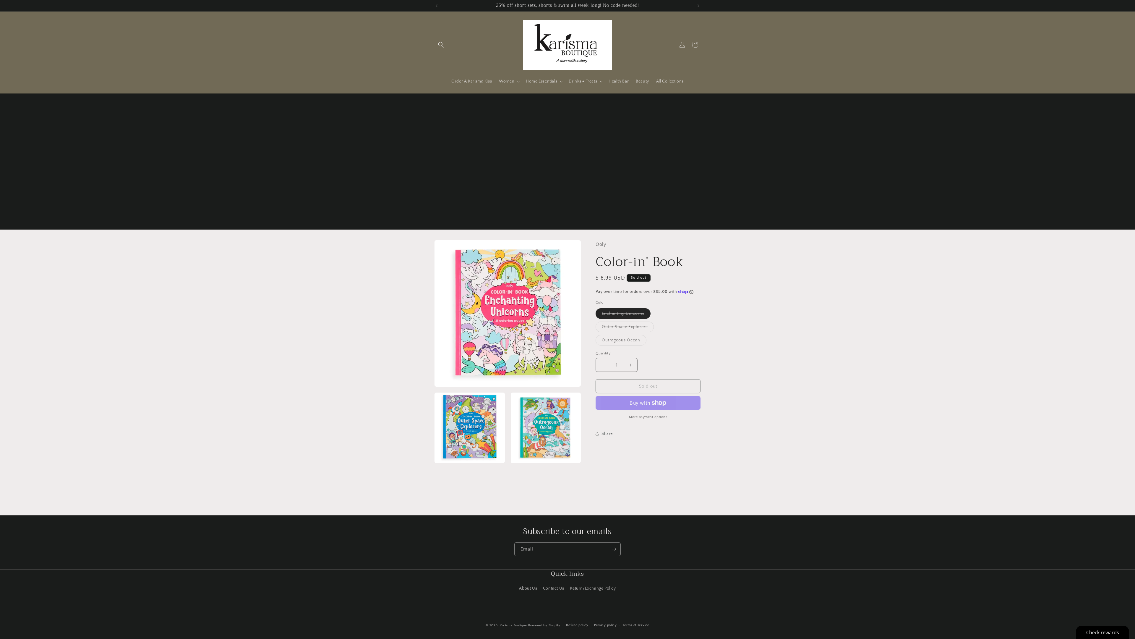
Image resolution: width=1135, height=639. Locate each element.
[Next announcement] (698, 5)
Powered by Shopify (544, 625)
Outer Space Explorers (628, 328)
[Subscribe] (613, 549)
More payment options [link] (648, 417)
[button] (440, 44)
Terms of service (635, 625)
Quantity (603, 353)
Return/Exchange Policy (593, 588)
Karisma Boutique (513, 625)
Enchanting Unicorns (626, 315)
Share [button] (607, 433)
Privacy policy (605, 625)
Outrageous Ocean (624, 342)
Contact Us (553, 588)
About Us (528, 588)
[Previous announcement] (436, 5)
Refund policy (577, 625)
